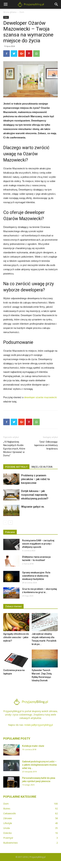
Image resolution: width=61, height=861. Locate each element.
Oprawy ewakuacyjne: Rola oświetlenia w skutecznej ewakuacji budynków (36, 575)
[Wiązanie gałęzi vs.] (11, 510)
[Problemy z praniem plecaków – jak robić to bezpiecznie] (11, 479)
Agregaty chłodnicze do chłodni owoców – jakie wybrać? (16, 637)
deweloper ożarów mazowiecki (40, 397)
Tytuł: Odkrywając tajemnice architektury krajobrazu (46, 445)
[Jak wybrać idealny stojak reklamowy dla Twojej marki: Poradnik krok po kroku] (45, 622)
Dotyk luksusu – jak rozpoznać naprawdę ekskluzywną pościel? (34, 494)
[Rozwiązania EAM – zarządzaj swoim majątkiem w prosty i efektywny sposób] (11, 544)
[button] (56, 4)
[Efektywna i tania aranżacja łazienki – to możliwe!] (11, 561)
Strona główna (9, 12)
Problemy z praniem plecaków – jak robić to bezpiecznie (35, 479)
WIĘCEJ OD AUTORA (42, 467)
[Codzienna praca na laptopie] (16, 658)
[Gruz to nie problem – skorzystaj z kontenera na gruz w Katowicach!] (11, 593)
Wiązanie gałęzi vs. (33, 506)
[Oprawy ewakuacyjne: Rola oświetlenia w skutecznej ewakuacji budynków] (11, 576)
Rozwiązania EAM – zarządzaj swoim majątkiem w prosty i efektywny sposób (38, 543)
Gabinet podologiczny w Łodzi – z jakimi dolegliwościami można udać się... (39, 764)
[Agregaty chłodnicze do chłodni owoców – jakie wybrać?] (16, 622)
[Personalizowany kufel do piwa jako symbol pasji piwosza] (11, 782)
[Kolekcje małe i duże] (11, 750)
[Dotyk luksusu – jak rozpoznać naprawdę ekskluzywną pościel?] (11, 494)
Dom (22, 12)
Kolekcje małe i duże (33, 746)
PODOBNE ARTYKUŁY (16, 467)
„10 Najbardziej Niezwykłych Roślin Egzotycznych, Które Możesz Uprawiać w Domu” (14, 448)
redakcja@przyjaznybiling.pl (38, 724)
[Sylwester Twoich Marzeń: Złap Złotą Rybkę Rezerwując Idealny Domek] (45, 658)
